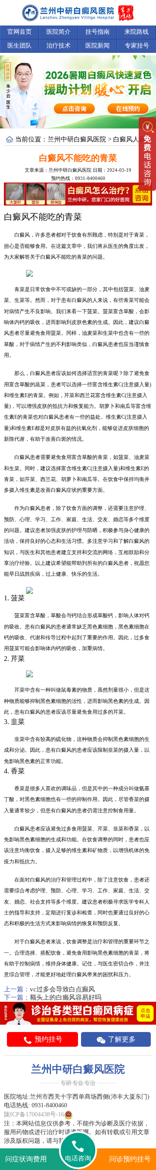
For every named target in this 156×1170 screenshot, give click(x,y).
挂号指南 (97, 32)
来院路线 (136, 32)
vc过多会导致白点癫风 (62, 989)
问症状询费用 (26, 1159)
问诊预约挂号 (130, 1159)
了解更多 (121, 1039)
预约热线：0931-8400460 (78, 178)
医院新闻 (97, 45)
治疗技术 (58, 45)
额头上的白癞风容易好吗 (65, 997)
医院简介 (58, 32)
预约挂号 (47, 1039)
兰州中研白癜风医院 (77, 139)
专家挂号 (137, 45)
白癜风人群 (129, 139)
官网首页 (19, 32)
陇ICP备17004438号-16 (34, 1114)
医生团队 (19, 45)
